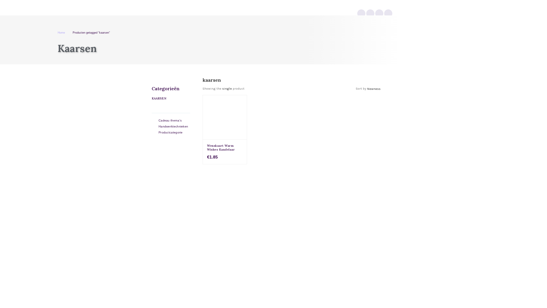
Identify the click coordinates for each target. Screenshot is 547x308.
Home (61, 32)
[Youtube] (370, 13)
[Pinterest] (379, 13)
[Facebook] (388, 13)
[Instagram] (361, 13)
